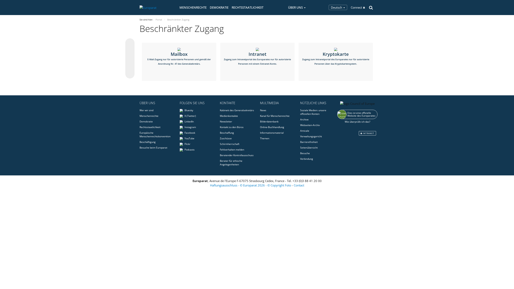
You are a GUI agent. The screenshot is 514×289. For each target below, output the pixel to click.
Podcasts (189, 149)
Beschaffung (227, 132)
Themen (264, 138)
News (263, 110)
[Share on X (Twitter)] (130, 51)
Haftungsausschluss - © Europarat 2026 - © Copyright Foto (251, 185)
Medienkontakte (229, 116)
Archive (304, 119)
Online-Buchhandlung (272, 127)
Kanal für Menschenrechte (275, 116)
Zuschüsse (226, 138)
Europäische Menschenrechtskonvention (155, 134)
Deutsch (337, 7)
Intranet (257, 58)
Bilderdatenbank (269, 121)
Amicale (304, 130)
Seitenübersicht (309, 147)
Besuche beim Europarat (153, 147)
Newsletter (226, 121)
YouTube (189, 138)
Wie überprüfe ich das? (357, 121)
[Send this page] (130, 74)
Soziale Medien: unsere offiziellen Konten (313, 112)
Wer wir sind (146, 110)
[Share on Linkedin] (130, 66)
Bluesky (188, 110)
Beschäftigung (148, 142)
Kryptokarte (335, 58)
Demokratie (219, 7)
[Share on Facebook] (130, 59)
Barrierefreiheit (309, 142)
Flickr (187, 144)
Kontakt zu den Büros (232, 127)
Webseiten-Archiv (310, 125)
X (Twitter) (190, 116)
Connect (356, 7)
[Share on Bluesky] (130, 43)
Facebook (189, 132)
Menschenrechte (193, 7)
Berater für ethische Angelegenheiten (231, 162)
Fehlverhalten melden (232, 149)
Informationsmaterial (272, 132)
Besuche (305, 153)
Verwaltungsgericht (311, 136)
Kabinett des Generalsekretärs (237, 110)
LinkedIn (189, 121)
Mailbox (179, 58)
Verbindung (306, 159)
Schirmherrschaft (229, 144)
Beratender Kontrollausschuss (237, 155)
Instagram (190, 127)
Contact (299, 185)
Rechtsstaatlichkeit (247, 7)
